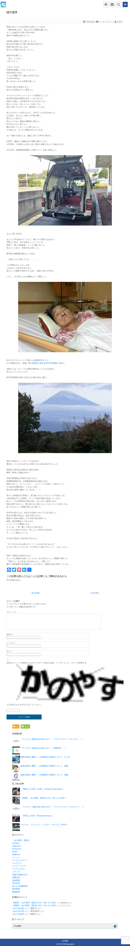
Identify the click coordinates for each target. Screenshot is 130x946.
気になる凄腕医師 (20, 886)
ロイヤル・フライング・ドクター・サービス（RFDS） (44, 825)
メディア (16, 872)
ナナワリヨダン (19, 869)
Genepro (16, 843)
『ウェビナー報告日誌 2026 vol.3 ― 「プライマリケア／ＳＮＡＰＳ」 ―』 (52, 739)
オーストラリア (19, 866)
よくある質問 (105, 4)
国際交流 (16, 877)
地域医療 (16, 880)
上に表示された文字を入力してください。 (24, 705)
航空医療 (16, 889)
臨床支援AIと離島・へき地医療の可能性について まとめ (45, 757)
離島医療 (16, 892)
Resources (16, 849)
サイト (9, 651)
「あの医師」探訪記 (20, 840)
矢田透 (119, 22)
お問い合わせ (112, 4)
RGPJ (15, 852)
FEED (26, 727)
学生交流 (16, 883)
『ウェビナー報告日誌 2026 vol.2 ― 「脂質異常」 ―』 (44, 748)
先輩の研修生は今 (20, 874)
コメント (11, 612)
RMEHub (16, 854)
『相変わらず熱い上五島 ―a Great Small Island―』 (43, 789)
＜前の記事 (34, 593)
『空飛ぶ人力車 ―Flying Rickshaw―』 (37, 816)
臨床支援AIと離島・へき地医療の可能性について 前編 (44, 775)
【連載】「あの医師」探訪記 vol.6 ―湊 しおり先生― (44, 798)
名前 (10, 634)
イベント (16, 857)
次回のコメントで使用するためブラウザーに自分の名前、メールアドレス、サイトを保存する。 (47, 663)
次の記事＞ (95, 593)
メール (11, 643)
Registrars (16, 846)
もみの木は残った (20, 908)
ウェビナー (17, 863)
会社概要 (65, 941)
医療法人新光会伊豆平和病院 (44, 363)
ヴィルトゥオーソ (106, 22)
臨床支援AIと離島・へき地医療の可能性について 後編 (44, 766)
